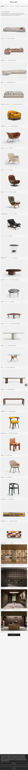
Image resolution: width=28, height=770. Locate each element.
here (5, 759)
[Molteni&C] (14, 2)
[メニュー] (1, 2)
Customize (14, 768)
